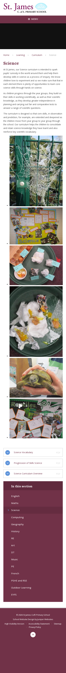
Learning (20, 55)
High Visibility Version (14, 623)
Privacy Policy (35, 627)
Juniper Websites (45, 619)
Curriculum (37, 55)
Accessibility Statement (39, 623)
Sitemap (57, 623)
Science (52, 55)
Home (6, 55)
